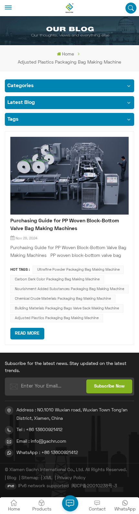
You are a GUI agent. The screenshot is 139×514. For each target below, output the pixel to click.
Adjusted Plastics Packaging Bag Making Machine (57, 318)
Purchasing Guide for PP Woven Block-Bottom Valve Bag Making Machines (64, 225)
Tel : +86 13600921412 (39, 430)
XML (47, 478)
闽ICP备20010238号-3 (94, 486)
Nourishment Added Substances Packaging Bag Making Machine (69, 289)
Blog (11, 478)
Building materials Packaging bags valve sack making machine (67, 308)
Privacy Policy (71, 478)
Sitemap (29, 478)
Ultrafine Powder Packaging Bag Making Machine (78, 269)
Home (68, 54)
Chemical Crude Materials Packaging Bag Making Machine (63, 298)
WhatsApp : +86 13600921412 (47, 453)
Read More (27, 333)
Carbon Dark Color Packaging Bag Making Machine (57, 279)
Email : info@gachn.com (41, 441)
